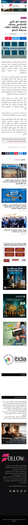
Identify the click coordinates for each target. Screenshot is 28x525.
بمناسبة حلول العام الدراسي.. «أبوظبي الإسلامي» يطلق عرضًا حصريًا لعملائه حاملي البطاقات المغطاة (14, 207)
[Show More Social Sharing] (3, 38)
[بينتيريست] (8, 38)
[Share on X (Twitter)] (15, 38)
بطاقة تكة (23, 147)
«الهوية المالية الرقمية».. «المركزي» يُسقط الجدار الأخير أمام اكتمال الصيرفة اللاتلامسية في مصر (14, 402)
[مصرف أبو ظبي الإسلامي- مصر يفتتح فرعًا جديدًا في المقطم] (14, 221)
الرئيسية (24, 14)
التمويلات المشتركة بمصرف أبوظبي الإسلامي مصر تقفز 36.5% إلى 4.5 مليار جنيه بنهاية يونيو (14, 182)
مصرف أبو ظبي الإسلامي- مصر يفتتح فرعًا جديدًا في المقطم (15, 231)
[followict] (14, 5)
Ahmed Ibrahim (13, 34)
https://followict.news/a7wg (17, 141)
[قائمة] (25, 6)
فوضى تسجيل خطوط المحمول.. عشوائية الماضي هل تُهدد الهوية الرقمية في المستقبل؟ (14, 409)
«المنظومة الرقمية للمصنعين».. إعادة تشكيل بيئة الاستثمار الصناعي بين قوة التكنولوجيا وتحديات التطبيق (14, 413)
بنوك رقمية (23, 18)
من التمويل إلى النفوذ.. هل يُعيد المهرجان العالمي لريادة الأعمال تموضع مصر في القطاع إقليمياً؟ (14, 406)
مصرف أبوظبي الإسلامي (13, 147)
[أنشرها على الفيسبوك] (23, 38)
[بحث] (2, 6)
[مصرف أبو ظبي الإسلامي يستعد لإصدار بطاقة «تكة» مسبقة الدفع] (14, 50)
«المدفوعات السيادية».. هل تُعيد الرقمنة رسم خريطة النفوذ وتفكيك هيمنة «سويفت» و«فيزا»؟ (14, 417)
